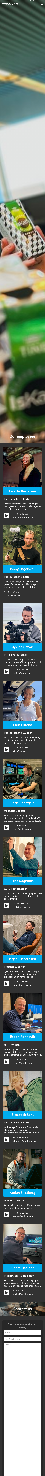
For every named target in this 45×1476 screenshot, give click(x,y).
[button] (42, 4)
